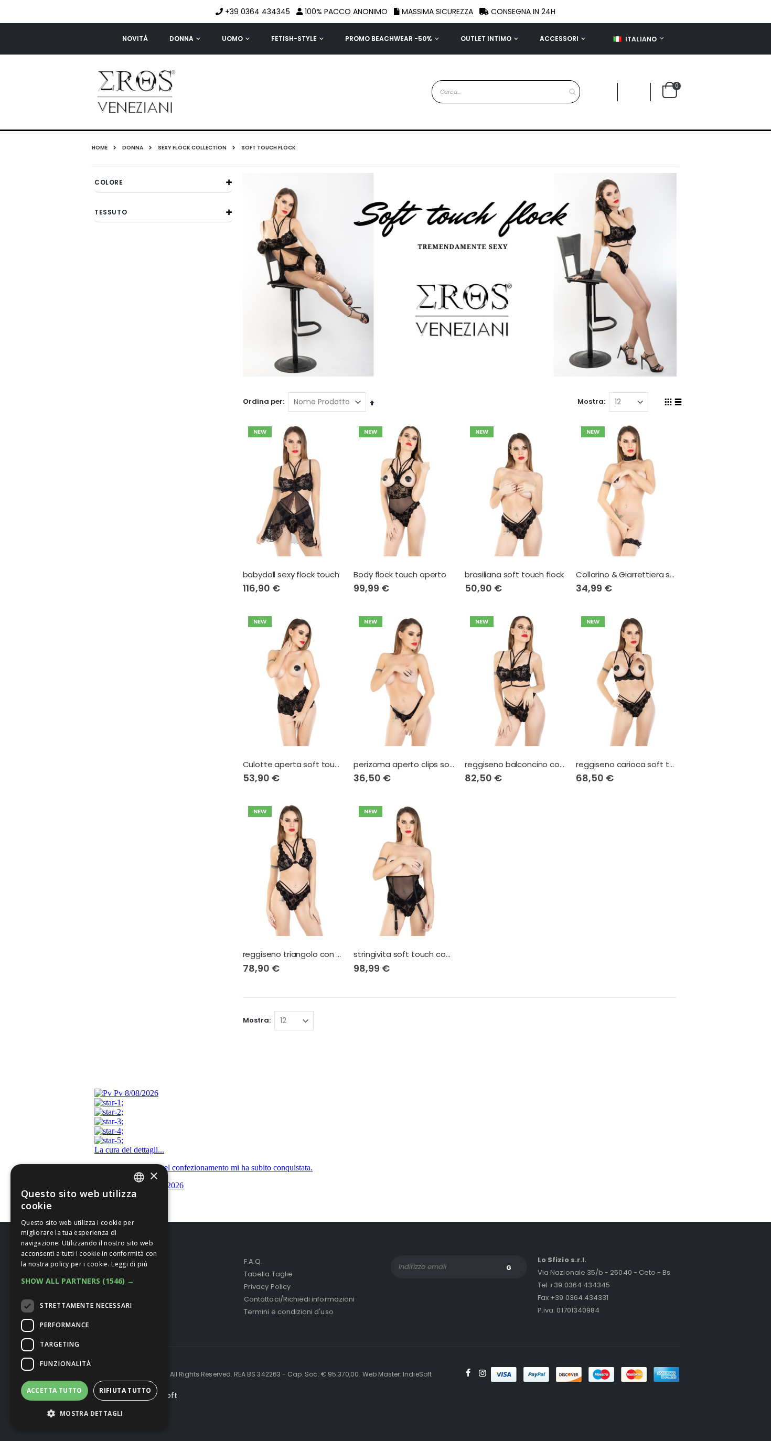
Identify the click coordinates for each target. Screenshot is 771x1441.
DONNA (132, 147)
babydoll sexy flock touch (291, 574)
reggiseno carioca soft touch (626, 764)
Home (100, 148)
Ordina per (263, 401)
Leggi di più (129, 1264)
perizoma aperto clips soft (404, 764)
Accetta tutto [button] (54, 1390)
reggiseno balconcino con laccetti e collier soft (515, 764)
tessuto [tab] (110, 212)
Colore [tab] (108, 182)
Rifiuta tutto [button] (125, 1390)
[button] (634, 92)
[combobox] (506, 91)
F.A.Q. (253, 1261)
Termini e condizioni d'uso (289, 1312)
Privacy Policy (267, 1287)
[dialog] (89, 1297)
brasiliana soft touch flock (514, 574)
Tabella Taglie (268, 1274)
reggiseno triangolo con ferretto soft (293, 954)
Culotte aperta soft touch (293, 764)
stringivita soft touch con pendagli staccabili (404, 954)
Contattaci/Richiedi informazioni (299, 1299)
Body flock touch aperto (400, 574)
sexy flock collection (192, 147)
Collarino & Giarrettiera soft (626, 574)
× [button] (153, 1176)
